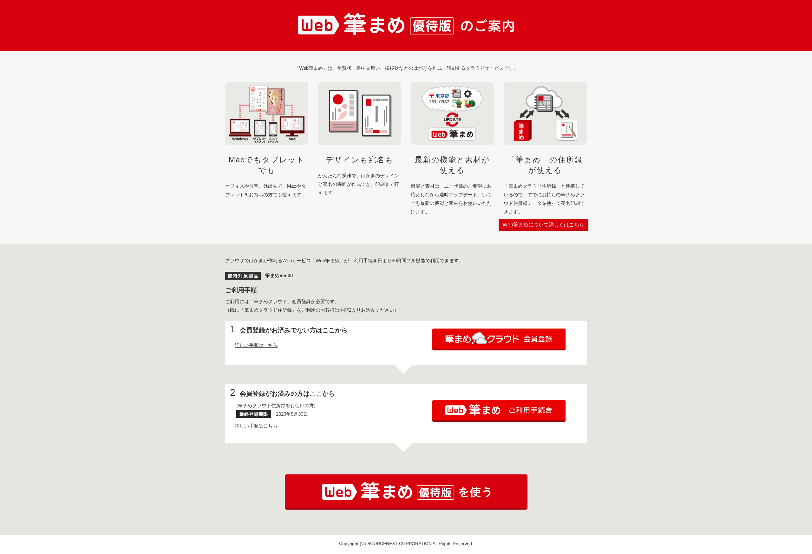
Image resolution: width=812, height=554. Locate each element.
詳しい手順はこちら (256, 345)
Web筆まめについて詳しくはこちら (543, 224)
